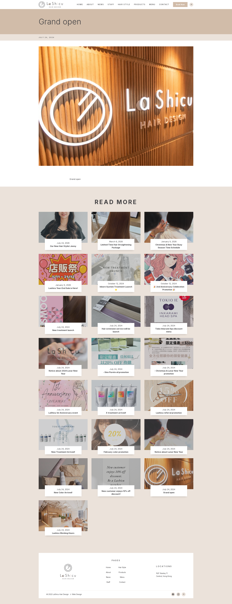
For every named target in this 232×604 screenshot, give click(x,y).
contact (164, 4)
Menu (152, 4)
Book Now (180, 5)
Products (139, 4)
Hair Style (124, 4)
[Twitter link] (178, 594)
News (101, 4)
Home (80, 4)
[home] (51, 4)
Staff (108, 582)
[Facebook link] (173, 594)
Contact (122, 582)
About (90, 4)
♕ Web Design (76, 594)
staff (111, 4)
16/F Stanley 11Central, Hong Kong (164, 574)
